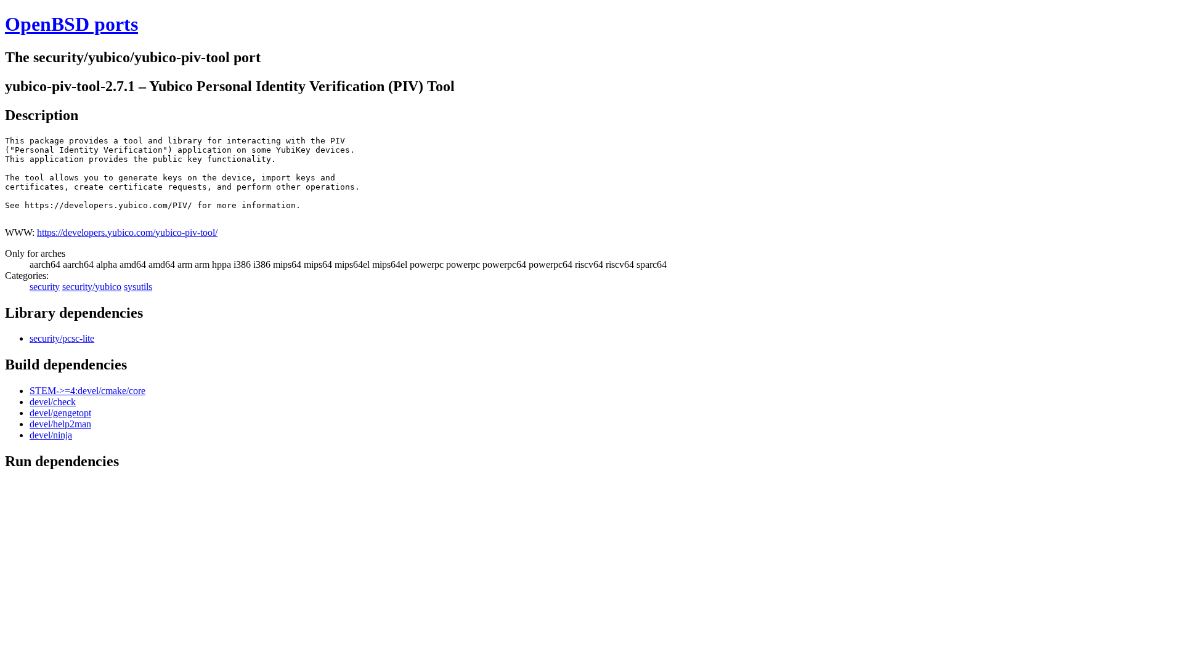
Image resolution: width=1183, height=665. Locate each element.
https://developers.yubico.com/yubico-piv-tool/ (127, 232)
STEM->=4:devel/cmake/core (87, 390)
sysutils (138, 286)
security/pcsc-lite (62, 338)
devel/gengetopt (60, 413)
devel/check (53, 402)
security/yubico (91, 286)
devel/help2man (60, 424)
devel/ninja (51, 435)
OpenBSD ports (71, 24)
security (45, 286)
